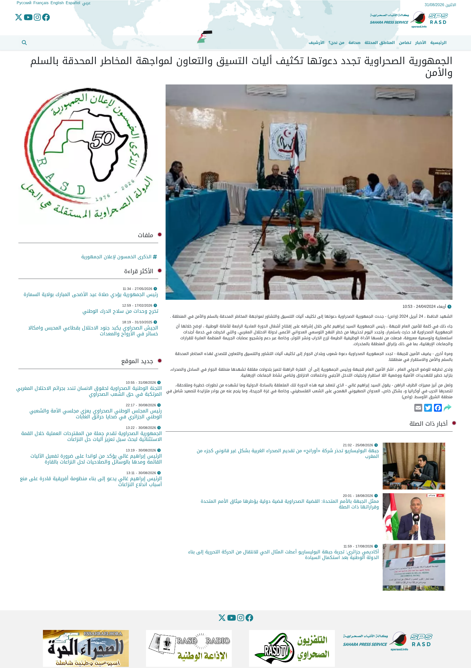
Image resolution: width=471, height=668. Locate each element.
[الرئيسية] (411, 20)
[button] (24, 42)
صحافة (354, 42)
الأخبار (420, 42)
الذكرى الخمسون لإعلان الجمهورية (116, 256)
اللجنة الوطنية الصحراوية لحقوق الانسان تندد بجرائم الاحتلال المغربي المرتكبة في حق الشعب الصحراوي (89, 391)
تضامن (405, 42)
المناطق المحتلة (380, 42)
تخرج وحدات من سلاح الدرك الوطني (120, 311)
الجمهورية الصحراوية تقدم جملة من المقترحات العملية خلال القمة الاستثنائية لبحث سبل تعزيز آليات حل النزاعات (91, 436)
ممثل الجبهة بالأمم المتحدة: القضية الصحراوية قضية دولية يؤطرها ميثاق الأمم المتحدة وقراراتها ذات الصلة (290, 504)
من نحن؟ (336, 42)
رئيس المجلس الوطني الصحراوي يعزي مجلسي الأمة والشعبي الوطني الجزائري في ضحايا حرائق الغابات (95, 413)
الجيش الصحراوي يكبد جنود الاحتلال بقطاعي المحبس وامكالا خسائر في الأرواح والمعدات (93, 330)
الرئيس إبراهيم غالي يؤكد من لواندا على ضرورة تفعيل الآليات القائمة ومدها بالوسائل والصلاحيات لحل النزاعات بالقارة (96, 458)
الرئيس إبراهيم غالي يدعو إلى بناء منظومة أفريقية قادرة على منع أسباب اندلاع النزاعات (91, 481)
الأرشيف (317, 42)
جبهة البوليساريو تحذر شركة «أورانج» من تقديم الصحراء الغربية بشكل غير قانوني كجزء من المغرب (288, 453)
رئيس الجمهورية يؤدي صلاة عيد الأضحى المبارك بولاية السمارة (90, 294)
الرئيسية (438, 42)
